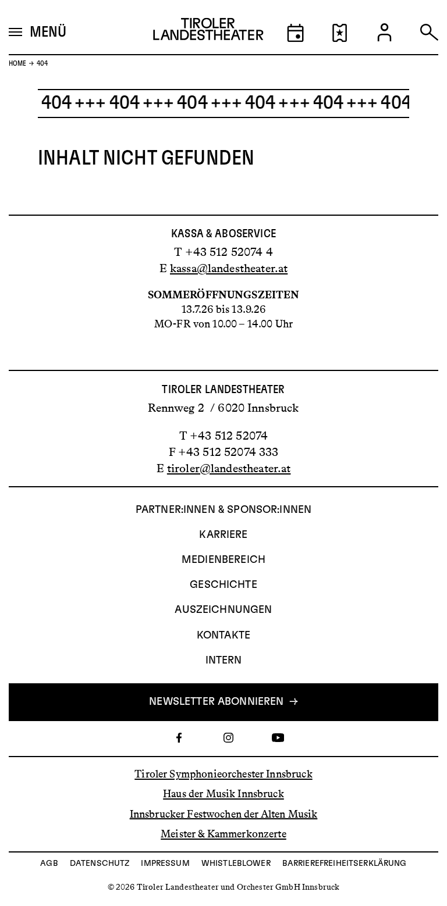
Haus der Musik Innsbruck (223, 793)
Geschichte (223, 585)
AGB (49, 863)
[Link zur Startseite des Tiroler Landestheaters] (208, 32)
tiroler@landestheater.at (229, 468)
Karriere (223, 535)
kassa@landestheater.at (229, 268)
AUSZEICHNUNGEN (223, 610)
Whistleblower (236, 863)
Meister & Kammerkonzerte (223, 833)
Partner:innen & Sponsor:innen (223, 510)
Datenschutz (100, 863)
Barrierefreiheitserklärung (344, 863)
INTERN (223, 660)
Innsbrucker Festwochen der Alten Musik (224, 813)
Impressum (165, 863)
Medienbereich (223, 560)
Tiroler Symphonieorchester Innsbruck (223, 774)
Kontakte (223, 635)
